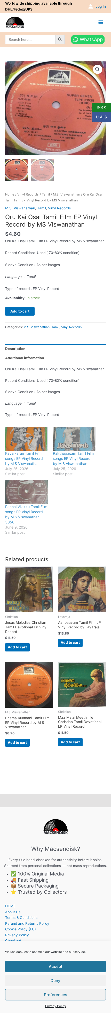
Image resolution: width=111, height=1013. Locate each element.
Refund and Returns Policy (27, 923)
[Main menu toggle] (101, 22)
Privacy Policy (55, 1006)
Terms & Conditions (21, 917)
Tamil (46, 194)
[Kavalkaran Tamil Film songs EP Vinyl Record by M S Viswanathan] (26, 439)
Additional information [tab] (24, 358)
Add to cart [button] (17, 647)
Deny (55, 980)
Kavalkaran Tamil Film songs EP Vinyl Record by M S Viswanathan (24, 458)
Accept (55, 966)
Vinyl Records (28, 194)
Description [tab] (15, 349)
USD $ (99, 116)
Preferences (55, 994)
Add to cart (19, 311)
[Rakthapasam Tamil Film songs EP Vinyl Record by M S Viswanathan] (74, 439)
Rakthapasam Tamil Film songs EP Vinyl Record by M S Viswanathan (73, 458)
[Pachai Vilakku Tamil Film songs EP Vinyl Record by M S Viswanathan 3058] (26, 492)
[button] (97, 69)
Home (9, 194)
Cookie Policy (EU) (20, 929)
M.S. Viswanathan (66, 194)
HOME (10, 906)
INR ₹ (99, 107)
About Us (12, 912)
